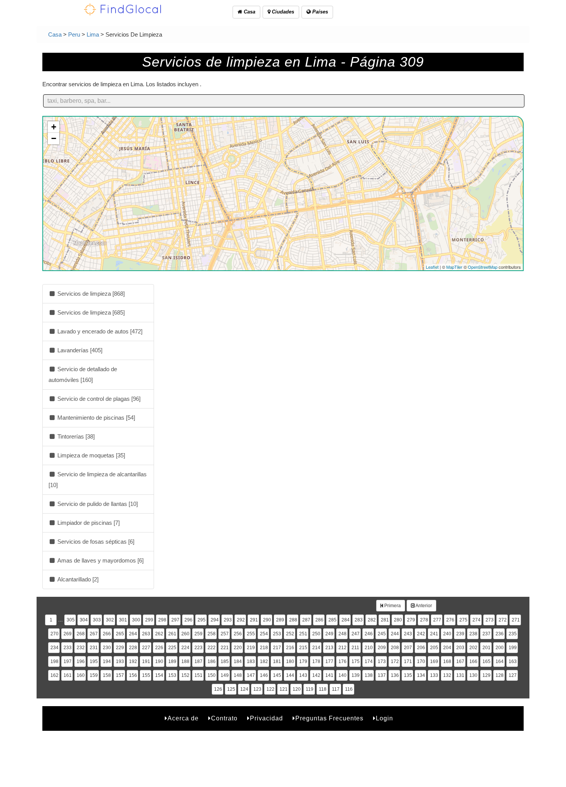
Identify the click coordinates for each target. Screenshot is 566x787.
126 (218, 689)
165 (486, 661)
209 (382, 647)
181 (277, 661)
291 (254, 620)
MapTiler (454, 267)
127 (513, 675)
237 (486, 633)
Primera (392, 605)
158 (107, 675)
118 (323, 689)
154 (159, 675)
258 (212, 633)
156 (133, 675)
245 (382, 633)
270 (54, 633)
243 (408, 633)
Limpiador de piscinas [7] (88, 522)
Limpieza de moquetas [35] (90, 455)
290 (267, 620)
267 (94, 633)
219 (251, 647)
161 (68, 675)
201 (486, 647)
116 (349, 689)
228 (133, 647)
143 (303, 675)
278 (424, 620)
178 (316, 661)
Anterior (423, 605)
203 (460, 647)
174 (369, 661)
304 (84, 620)
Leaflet (432, 267)
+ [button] (53, 127)
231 (94, 647)
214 (316, 647)
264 (133, 633)
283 (359, 620)
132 (447, 675)
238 (473, 633)
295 (202, 620)
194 (107, 661)
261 (172, 633)
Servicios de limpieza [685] (90, 312)
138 (369, 675)
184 (238, 661)
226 (159, 647)
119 (309, 689)
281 (385, 620)
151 (198, 675)
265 (120, 633)
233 (68, 647)
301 (123, 620)
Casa (248, 12)
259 (198, 633)
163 (513, 661)
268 (81, 633)
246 (369, 633)
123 (257, 689)
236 (500, 633)
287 (306, 620)
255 (251, 633)
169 (434, 661)
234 (54, 647)
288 (293, 620)
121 (284, 689)
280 (398, 620)
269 (68, 633)
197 (68, 661)
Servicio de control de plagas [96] (98, 398)
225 (172, 647)
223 (198, 647)
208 (395, 647)
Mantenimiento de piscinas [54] (95, 417)
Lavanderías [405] (79, 350)
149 (225, 675)
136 (395, 675)
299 (149, 620)
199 (513, 647)
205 (434, 647)
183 (251, 661)
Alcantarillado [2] (77, 579)
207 (408, 647)
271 (516, 620)
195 (94, 661)
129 (486, 675)
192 (133, 661)
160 (81, 675)
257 (225, 633)
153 (172, 675)
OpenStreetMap (482, 267)
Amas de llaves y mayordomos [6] (100, 560)
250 (316, 633)
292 (241, 620)
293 (228, 620)
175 (356, 661)
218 (264, 647)
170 (421, 661)
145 (277, 675)
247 (356, 633)
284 (346, 620)
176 (342, 661)
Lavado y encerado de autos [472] (99, 331)
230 (107, 647)
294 (215, 620)
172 (395, 661)
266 (107, 633)
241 (434, 633)
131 (460, 675)
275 (463, 620)
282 (372, 620)
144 (290, 675)
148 (238, 675)
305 (71, 620)
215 (303, 647)
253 (277, 633)
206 (421, 647)
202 (473, 647)
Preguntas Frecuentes (329, 718)
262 (159, 633)
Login (384, 718)
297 (175, 620)
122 (270, 689)
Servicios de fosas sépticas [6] (95, 541)
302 (110, 620)
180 (290, 661)
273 (490, 620)
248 (342, 633)
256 (238, 633)
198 (54, 661)
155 (146, 675)
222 (212, 647)
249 (329, 633)
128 (500, 675)
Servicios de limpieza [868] (90, 293)
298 (162, 620)
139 (356, 675)
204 (447, 647)
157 (120, 675)
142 (316, 675)
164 (500, 661)
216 (290, 647)
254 (264, 633)
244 (395, 633)
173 (382, 661)
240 (447, 633)
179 (303, 661)
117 (336, 689)
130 (473, 675)
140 (342, 675)
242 (421, 633)
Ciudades (282, 12)
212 (342, 647)
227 (146, 647)
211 (355, 647)
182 (264, 661)
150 (212, 675)
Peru (74, 34)
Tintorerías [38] (75, 436)
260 (185, 633)
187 (198, 661)
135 (408, 675)
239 (460, 633)
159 (94, 675)
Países (319, 12)
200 (500, 647)
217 (277, 647)
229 (120, 647)
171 (408, 661)
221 (225, 647)
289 (280, 620)
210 (369, 647)
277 (437, 620)
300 (136, 620)
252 (290, 633)
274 (476, 620)
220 (238, 647)
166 (473, 661)
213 (329, 647)
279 (411, 620)
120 (297, 689)
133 (434, 675)
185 (225, 661)
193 (120, 661)
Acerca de (183, 718)
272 (503, 620)
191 (146, 661)
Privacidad (266, 718)
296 (188, 620)
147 (251, 675)
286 (319, 620)
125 (231, 689)
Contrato (224, 718)
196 (81, 661)
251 (303, 633)
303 (97, 620)
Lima (93, 34)
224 (185, 647)
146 (264, 675)
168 (447, 661)
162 (54, 675)
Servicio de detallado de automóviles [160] (83, 374)
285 (332, 620)
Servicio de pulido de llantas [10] (97, 504)
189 (172, 661)
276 (450, 620)
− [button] (53, 138)
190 (159, 661)
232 (81, 647)
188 (185, 661)
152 (185, 675)
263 (146, 633)
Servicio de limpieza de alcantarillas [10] (98, 479)
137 (382, 675)
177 (329, 661)
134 (421, 675)
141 (329, 675)
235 (513, 633)
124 (244, 689)
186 (212, 661)
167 (460, 661)
